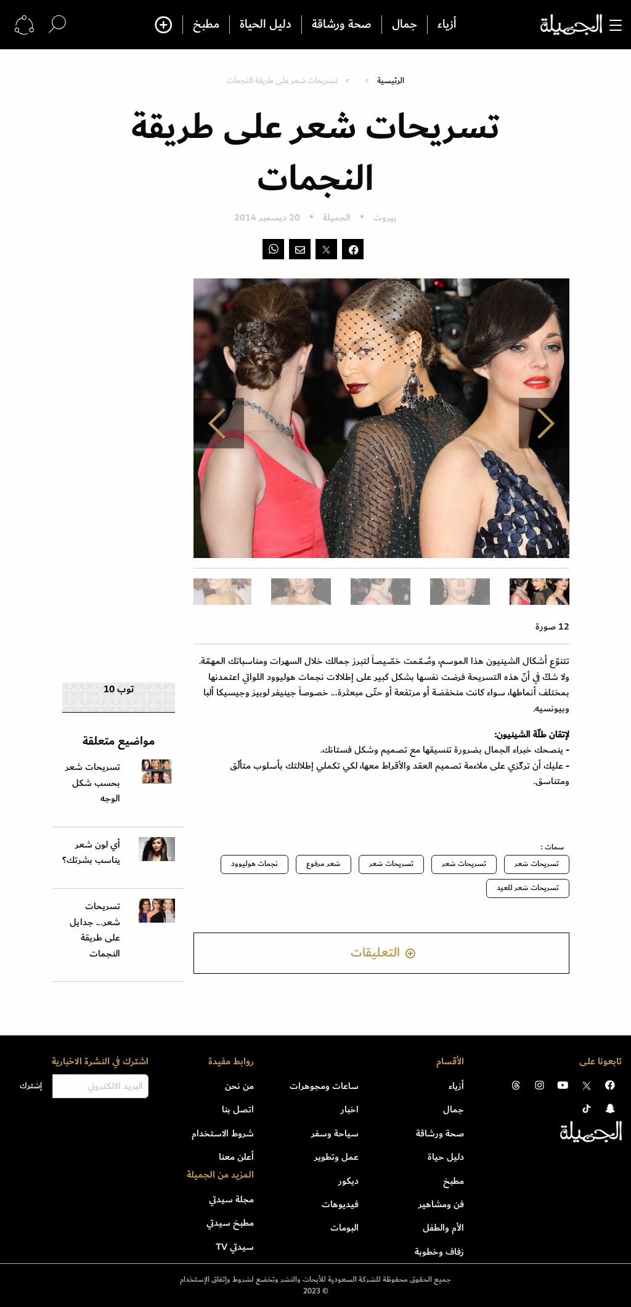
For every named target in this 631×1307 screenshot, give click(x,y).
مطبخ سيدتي (230, 1223)
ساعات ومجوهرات (324, 1086)
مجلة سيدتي (231, 1199)
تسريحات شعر (537, 863)
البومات (344, 1228)
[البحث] (57, 24)
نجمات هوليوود (254, 863)
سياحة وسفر (335, 1133)
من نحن (239, 1086)
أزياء (447, 24)
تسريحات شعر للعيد (528, 887)
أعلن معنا (236, 1157)
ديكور (348, 1181)
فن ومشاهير (441, 1204)
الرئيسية (390, 80)
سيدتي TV (235, 1247)
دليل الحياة (265, 24)
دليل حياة (446, 1157)
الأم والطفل (443, 1228)
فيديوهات (340, 1204)
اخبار (350, 1109)
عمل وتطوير (336, 1157)
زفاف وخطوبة (439, 1252)
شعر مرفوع (323, 863)
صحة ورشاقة (342, 24)
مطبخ (206, 24)
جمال (404, 24)
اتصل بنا (238, 1109)
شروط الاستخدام (223, 1133)
